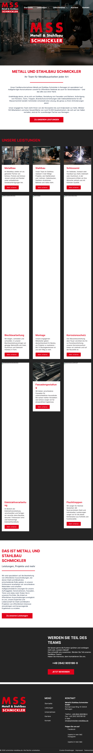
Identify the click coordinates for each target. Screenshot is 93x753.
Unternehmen (59, 7)
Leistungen (42, 7)
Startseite (28, 7)
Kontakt (85, 7)
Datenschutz (88, 750)
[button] (48, 7)
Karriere (74, 7)
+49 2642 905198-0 (79, 714)
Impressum (79, 750)
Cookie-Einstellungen (66, 750)
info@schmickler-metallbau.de (76, 721)
